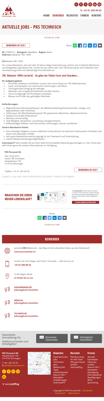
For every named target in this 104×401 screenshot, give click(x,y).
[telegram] (95, 45)
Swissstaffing (76, 367)
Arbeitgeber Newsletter (86, 338)
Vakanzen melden (91, 363)
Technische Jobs (58, 363)
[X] (86, 4)
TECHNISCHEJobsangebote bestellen (26, 314)
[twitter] (85, 45)
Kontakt (96, 15)
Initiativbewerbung (62, 372)
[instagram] (18, 371)
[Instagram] (90, 4)
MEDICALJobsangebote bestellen (26, 301)
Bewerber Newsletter (52, 338)
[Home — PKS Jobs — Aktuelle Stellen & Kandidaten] (9, 10)
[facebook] (80, 45)
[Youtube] (99, 4)
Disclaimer (88, 390)
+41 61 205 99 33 (92, 10)
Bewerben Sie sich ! (16, 45)
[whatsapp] (75, 45)
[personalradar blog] (4, 371)
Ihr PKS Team (76, 359)
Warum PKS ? (59, 374)
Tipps (55, 369)
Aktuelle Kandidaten (92, 358)
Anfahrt (73, 364)
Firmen (84, 15)
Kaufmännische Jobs (60, 358)
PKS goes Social (77, 362)
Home (46, 15)
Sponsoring (92, 382)
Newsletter (58, 377)
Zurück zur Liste (52, 37)
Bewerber (58, 15)
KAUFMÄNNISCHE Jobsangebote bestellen (26, 288)
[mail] (100, 45)
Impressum (60, 393)
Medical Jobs (59, 367)
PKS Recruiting (77, 357)
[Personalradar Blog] (76, 4)
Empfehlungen (60, 380)
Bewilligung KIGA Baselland (94, 373)
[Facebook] (81, 4)
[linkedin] (90, 45)
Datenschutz (73, 393)
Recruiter (72, 15)
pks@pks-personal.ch (14, 365)
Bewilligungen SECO (94, 378)
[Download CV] (52, 197)
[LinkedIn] (95, 4)
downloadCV (59, 382)
